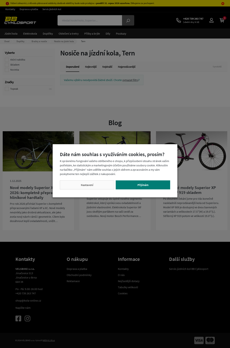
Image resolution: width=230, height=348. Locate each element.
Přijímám (142, 185)
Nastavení (87, 185)
